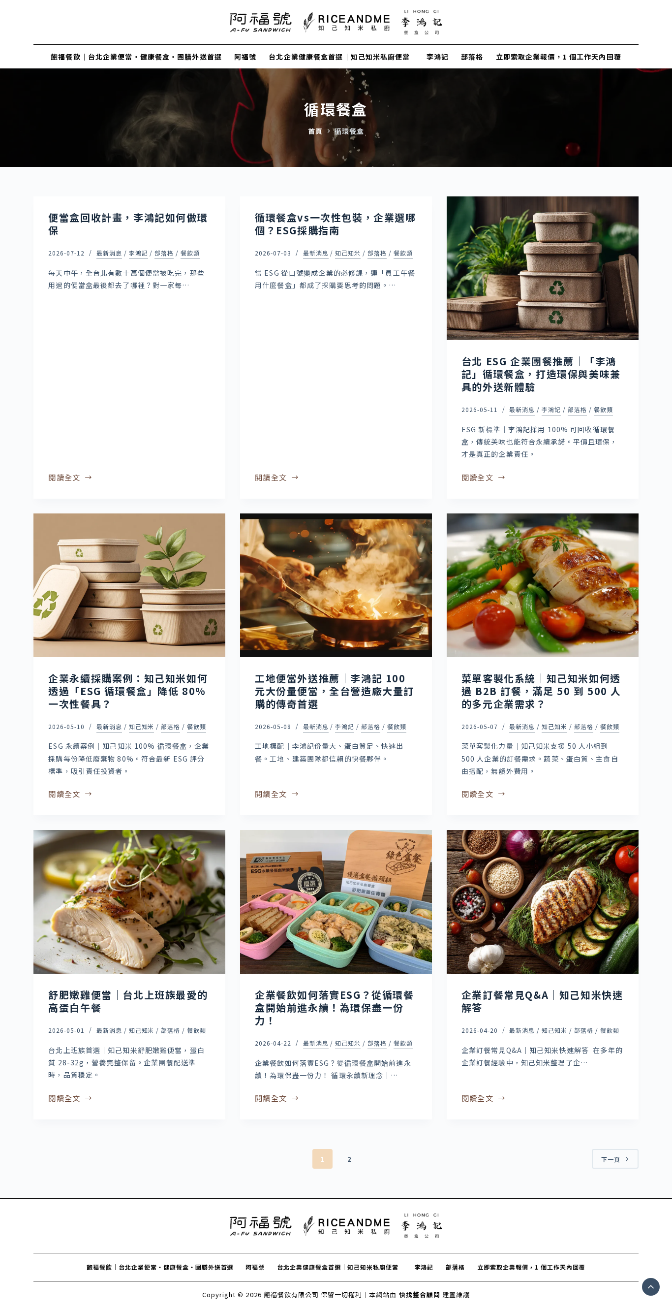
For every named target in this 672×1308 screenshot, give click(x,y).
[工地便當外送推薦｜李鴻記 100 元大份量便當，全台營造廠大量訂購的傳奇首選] (336, 585)
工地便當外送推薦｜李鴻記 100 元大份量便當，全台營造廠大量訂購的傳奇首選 (334, 691)
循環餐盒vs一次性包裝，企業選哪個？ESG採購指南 (335, 223)
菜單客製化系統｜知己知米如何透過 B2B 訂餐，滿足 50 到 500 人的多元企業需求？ (541, 691)
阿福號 (245, 57)
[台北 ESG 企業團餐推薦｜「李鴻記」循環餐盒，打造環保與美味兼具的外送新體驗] (543, 268)
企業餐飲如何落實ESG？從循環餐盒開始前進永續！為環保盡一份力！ (334, 1007)
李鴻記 (438, 57)
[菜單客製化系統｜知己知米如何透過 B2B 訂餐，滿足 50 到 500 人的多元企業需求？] (543, 585)
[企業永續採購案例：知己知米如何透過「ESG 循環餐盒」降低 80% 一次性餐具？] (129, 585)
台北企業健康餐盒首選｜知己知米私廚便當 (341, 57)
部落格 (472, 57)
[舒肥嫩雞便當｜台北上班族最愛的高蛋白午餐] (129, 902)
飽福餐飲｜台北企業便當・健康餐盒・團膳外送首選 (136, 57)
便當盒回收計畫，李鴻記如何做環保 (128, 223)
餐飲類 (190, 253)
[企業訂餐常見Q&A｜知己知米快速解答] (543, 902)
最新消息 (109, 253)
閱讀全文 (64, 478)
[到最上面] (651, 1287)
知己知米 (348, 253)
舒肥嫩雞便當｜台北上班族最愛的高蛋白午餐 (128, 1001)
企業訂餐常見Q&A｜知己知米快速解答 (542, 1001)
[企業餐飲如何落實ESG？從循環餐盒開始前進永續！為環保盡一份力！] (336, 902)
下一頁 (611, 1159)
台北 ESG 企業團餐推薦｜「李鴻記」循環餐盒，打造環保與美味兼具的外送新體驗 (541, 374)
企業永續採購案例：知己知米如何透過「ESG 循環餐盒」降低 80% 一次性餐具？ (128, 691)
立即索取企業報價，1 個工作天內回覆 (558, 57)
